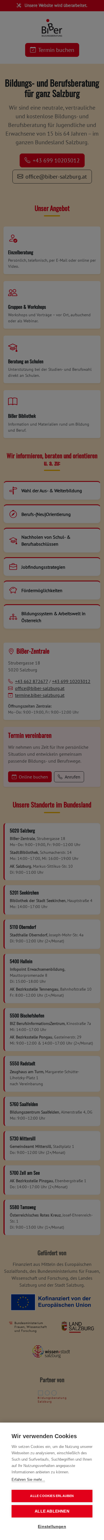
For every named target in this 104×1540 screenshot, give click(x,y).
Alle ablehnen (52, 1511)
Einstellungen (52, 1526)
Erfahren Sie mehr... (28, 1479)
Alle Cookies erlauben (52, 1496)
